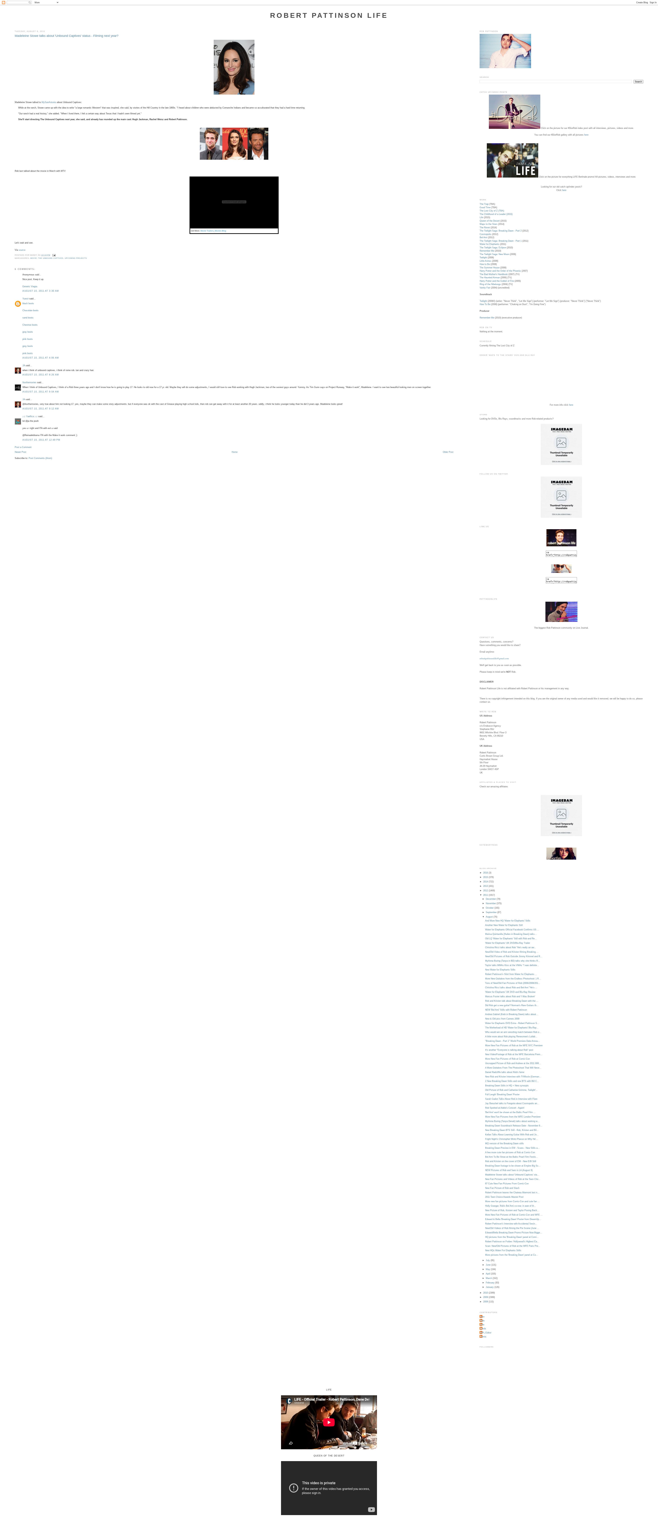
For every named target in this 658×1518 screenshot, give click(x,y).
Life (481, 217)
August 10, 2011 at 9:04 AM (40, 391)
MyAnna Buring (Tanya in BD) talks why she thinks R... (512, 961)
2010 (486, 1292)
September (491, 912)
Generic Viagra (29, 286)
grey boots (27, 346)
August (490, 916)
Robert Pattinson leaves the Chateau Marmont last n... (512, 1192)
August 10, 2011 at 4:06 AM (40, 357)
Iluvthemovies (29, 382)
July (488, 1260)
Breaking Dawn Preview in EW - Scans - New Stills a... (512, 1148)
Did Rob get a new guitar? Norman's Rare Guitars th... (511, 1005)
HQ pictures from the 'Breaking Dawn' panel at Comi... (512, 1237)
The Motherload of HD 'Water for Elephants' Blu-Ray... (511, 1027)
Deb (482, 1320)
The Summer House (489, 267)
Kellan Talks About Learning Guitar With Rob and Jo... (512, 1134)
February (490, 1282)
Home (234, 452)
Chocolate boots (30, 310)
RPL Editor (485, 1332)
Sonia (483, 1336)
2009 (486, 1297)
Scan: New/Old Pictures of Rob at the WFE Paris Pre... (512, 1246)
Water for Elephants (489, 244)
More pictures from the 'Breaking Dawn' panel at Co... (511, 1255)
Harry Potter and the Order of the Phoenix (500, 271)
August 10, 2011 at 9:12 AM (40, 408)
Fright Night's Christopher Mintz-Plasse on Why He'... (511, 1139)
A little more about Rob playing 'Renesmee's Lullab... (511, 1036)
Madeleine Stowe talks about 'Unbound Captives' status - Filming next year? (66, 36)
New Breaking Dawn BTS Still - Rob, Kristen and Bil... (512, 1130)
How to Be (485, 264)
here (586, 134)
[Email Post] (53, 255)
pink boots (27, 339)
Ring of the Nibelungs (490, 284)
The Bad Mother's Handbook (494, 274)
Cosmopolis (485, 234)
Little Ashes (485, 261)
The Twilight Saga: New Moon (494, 254)
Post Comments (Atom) (40, 458)
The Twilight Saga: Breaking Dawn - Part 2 (501, 230)
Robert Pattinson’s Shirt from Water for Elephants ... (511, 974)
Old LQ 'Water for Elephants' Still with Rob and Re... (511, 938)
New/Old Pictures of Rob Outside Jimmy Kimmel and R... (513, 956)
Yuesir (25, 298)
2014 (486, 881)
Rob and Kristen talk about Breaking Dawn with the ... (511, 1001)
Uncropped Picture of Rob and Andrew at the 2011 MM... (513, 1063)
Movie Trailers (207, 231)
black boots (28, 303)
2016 (486, 872)
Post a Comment (23, 447)
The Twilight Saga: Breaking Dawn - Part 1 (501, 241)
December (491, 899)
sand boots (27, 317)
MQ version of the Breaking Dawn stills (504, 1143)
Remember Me (487, 251)
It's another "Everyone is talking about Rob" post (509, 1050)
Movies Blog (220, 231)
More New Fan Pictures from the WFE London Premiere (512, 1116)
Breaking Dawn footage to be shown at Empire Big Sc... (512, 1165)
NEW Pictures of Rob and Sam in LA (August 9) (509, 1170)
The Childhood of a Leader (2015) (496, 214)
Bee (482, 1316)
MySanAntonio (49, 102)
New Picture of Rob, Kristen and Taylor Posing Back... (512, 1210)
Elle (482, 1324)
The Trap (484, 204)
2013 (486, 886)
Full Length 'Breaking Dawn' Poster (502, 1094)
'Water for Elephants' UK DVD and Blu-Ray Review (510, 992)
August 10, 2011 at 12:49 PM (41, 440)
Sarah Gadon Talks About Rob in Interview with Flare (511, 1099)
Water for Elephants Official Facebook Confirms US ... (512, 929)
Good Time (485, 207)
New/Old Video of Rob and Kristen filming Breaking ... (511, 952)
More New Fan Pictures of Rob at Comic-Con (507, 1059)
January (490, 1287)
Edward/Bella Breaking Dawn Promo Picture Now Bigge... (513, 1232)
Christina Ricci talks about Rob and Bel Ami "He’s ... (511, 987)
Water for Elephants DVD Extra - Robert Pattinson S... (512, 1023)
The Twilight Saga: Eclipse (493, 247)
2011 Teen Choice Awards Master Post (504, 1197)
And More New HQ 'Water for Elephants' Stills (507, 920)
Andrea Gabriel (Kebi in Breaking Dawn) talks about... (511, 1014)
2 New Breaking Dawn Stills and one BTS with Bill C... (512, 1081)
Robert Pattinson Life (329, 15)
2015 (486, 877)
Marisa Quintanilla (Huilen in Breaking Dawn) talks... (511, 934)
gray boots (27, 332)
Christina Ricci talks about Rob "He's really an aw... (510, 947)
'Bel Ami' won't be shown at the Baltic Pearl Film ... (510, 1112)
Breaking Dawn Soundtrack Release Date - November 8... (513, 1125)
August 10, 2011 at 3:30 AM (40, 291)
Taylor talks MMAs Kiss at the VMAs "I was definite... (512, 965)
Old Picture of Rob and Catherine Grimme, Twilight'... (511, 1090)
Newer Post (20, 452)
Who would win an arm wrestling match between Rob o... (513, 1032)
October (490, 908)
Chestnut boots (30, 325)
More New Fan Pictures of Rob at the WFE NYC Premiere (514, 1045)
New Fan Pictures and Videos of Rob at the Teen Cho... (512, 1179)
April (488, 1273)
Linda (483, 1328)
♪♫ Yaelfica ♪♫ (30, 416)
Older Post (448, 452)
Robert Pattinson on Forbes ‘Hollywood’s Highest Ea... (512, 1241)
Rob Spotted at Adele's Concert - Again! (504, 1108)
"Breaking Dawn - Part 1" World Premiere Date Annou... (512, 1041)
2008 (486, 1301)
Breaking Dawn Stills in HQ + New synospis (507, 1085)
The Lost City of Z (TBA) (492, 210)
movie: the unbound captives (46, 258)
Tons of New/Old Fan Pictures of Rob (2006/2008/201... (512, 983)
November (491, 903)
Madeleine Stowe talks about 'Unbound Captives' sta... (512, 1174)
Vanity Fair (485, 287)
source (22, 250)
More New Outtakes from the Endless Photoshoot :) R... (513, 978)
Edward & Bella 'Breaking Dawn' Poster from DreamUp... (513, 1219)
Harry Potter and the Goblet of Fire (497, 281)
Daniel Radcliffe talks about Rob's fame (504, 1072)
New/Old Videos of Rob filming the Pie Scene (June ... (512, 1228)
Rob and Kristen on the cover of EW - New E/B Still (510, 1161)
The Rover (485, 227)
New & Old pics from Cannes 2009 (502, 1018)
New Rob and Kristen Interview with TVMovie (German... (513, 1076)
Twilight (483, 257)
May (488, 1269)
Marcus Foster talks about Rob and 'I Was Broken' (510, 996)
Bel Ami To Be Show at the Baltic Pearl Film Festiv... (511, 1157)
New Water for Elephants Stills (500, 969)
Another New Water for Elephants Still (504, 925)
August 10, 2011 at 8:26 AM (40, 374)
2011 (486, 895)
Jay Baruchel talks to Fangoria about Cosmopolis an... (512, 1103)
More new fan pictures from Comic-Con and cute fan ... (512, 1201)
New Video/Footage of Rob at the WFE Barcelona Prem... (513, 1054)
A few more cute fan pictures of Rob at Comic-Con (510, 1152)
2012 (486, 890)
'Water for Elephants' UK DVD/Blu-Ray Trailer (507, 943)
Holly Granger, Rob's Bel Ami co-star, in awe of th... (510, 1206)
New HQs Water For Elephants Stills (503, 1250)
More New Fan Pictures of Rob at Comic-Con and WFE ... (514, 1214)
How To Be (485, 304)
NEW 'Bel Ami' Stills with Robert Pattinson (506, 1010)
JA (23, 365)
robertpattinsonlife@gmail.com (494, 658)
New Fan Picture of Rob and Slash (502, 1188)
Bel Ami (483, 237)
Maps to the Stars (488, 224)
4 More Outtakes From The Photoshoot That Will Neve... (513, 1067)
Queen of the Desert (490, 221)
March (489, 1278)
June (488, 1265)
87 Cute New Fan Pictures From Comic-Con (507, 1183)
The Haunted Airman (490, 277)
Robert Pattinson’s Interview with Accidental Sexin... (511, 1223)
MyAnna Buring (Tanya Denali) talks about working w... (512, 1121)
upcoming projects (76, 258)
